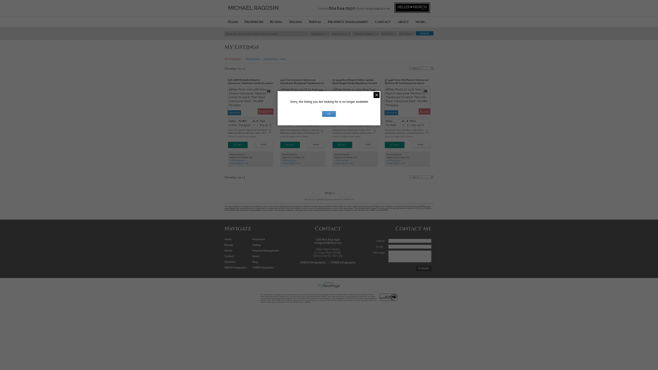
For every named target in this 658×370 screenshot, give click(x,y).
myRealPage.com (329, 286)
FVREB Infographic (263, 267)
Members (229, 262)
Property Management (348, 22)
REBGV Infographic (235, 267)
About (403, 22)
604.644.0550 (342, 8)
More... (421, 22)
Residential (252, 59)
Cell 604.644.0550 (328, 239)
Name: (381, 241)
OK (329, 114)
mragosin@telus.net (377, 8)
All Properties (232, 59)
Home (233, 22)
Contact (383, 22)
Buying (276, 22)
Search (424, 33)
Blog (255, 262)
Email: (380, 246)
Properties (254, 22)
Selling (295, 22)
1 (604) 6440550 (237, 160)
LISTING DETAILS (238, 145)
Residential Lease (275, 59)
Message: (379, 252)
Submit (423, 268)
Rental (315, 22)
